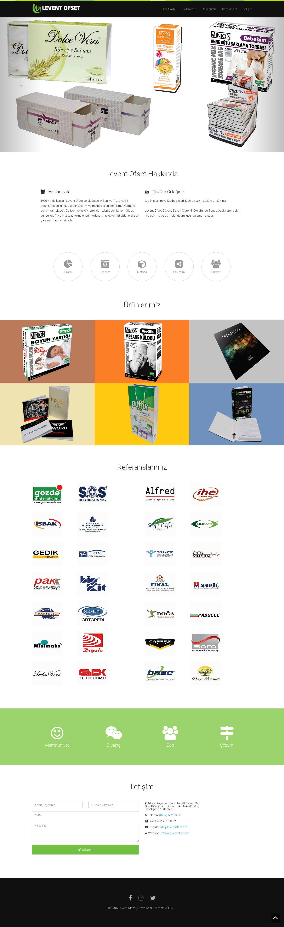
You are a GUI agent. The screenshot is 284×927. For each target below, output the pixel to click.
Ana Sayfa (169, 9)
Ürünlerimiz (209, 9)
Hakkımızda (188, 9)
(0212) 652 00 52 (169, 815)
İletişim (247, 9)
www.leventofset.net (175, 833)
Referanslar (229, 9)
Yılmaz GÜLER (164, 908)
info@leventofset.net (173, 827)
